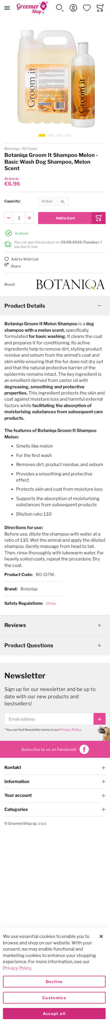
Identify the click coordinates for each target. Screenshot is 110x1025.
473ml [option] (46, 201)
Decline (54, 981)
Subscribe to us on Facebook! (49, 749)
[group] (55, 201)
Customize (54, 997)
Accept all (54, 1013)
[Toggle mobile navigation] (7, 8)
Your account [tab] (18, 795)
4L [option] (62, 201)
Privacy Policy (70, 730)
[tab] (55, 305)
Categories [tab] (16, 809)
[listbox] (53, 202)
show (51, 603)
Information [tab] (16, 781)
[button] (60, 8)
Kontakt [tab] (12, 767)
